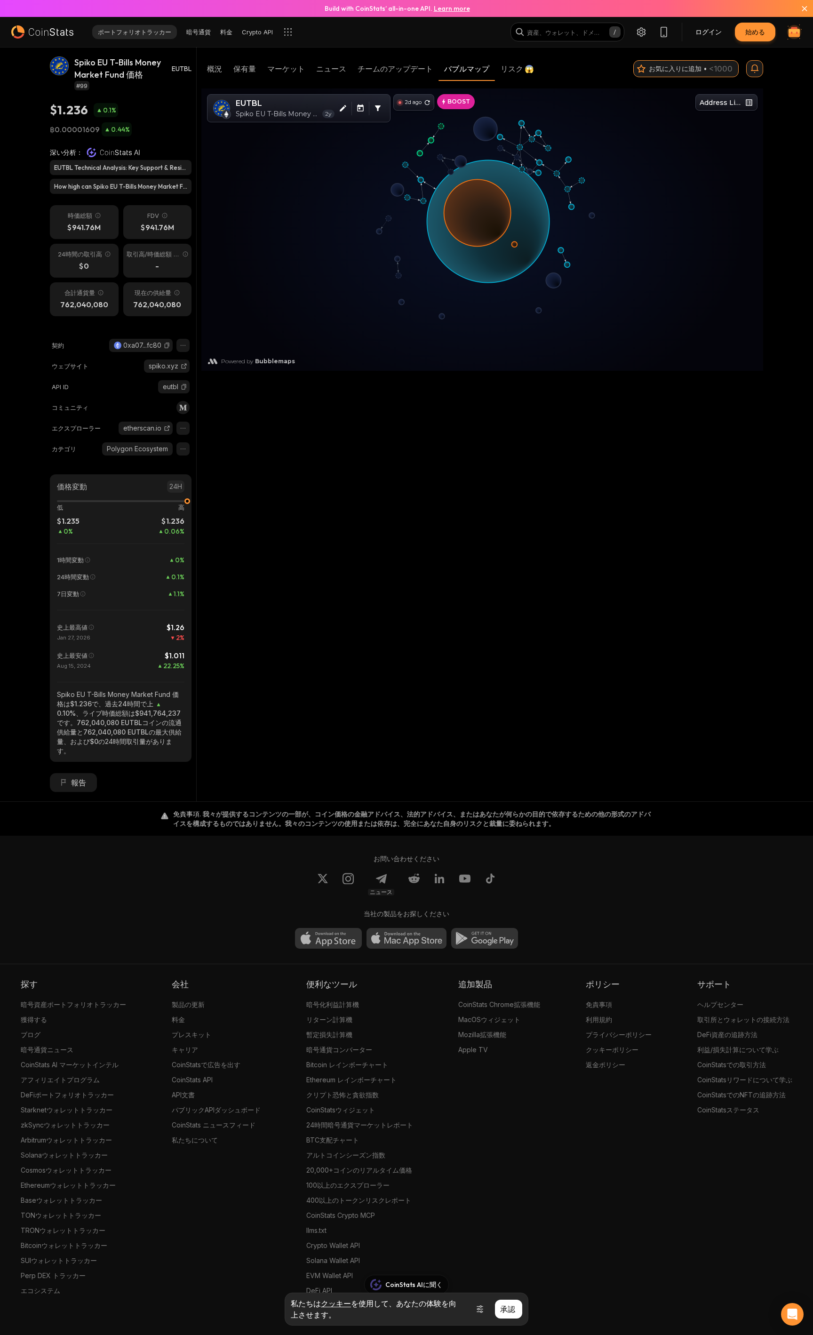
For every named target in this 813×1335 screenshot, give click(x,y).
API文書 (183, 1095)
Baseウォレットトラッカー (61, 1200)
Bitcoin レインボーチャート (347, 1065)
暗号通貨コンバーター (339, 1050)
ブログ (30, 1035)
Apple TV (473, 1050)
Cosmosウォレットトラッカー (66, 1170)
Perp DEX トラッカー (53, 1275)
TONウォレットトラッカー (61, 1215)
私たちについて (195, 1140)
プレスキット (191, 1035)
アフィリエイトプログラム (60, 1080)
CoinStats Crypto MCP (340, 1215)
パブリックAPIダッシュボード (216, 1110)
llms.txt (316, 1230)
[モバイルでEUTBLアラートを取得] (754, 68)
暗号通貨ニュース (47, 1050)
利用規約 (599, 1019)
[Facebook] (490, 884)
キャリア (185, 1050)
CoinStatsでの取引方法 (731, 1065)
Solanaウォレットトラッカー (64, 1155)
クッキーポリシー (612, 1050)
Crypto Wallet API (333, 1245)
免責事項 (599, 1004)
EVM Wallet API (329, 1275)
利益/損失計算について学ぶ (738, 1050)
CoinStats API (192, 1080)
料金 (178, 1019)
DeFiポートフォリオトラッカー (67, 1095)
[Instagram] (348, 884)
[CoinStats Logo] (42, 32)
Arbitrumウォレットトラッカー (66, 1140)
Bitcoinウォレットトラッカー (64, 1245)
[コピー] (167, 345)
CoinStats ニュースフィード (213, 1125)
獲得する (34, 1019)
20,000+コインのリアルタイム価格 (359, 1170)
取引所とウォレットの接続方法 (743, 1019)
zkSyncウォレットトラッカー (65, 1125)
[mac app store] (406, 938)
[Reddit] (414, 884)
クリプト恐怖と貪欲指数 (342, 1095)
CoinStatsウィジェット (340, 1110)
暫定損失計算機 (329, 1035)
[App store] (328, 938)
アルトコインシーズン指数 (345, 1155)
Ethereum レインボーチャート (351, 1080)
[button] (167, 345)
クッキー (336, 1303)
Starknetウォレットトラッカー (66, 1110)
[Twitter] (322, 884)
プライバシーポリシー (619, 1035)
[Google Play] (484, 938)
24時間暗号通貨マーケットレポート (359, 1125)
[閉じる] (798, 8)
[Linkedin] (439, 884)
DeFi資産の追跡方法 (727, 1035)
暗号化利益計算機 (332, 1004)
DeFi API (319, 1291)
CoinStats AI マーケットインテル (70, 1065)
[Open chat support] (792, 1314)
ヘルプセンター (720, 1004)
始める (755, 32)
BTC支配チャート (332, 1140)
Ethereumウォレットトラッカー (68, 1185)
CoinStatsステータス (728, 1110)
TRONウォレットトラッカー (63, 1230)
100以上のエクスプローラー (348, 1185)
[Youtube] (464, 884)
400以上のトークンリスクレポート (358, 1200)
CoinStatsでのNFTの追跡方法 (741, 1095)
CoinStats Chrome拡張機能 (499, 1004)
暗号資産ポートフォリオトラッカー (73, 1004)
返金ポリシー (605, 1065)
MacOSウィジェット (489, 1019)
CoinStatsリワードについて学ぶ (744, 1080)
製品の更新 (188, 1004)
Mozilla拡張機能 (482, 1035)
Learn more (452, 8)
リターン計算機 (329, 1019)
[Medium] (183, 407)
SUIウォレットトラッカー (59, 1260)
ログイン (708, 32)
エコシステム (40, 1291)
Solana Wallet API (333, 1260)
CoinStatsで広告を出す (206, 1065)
